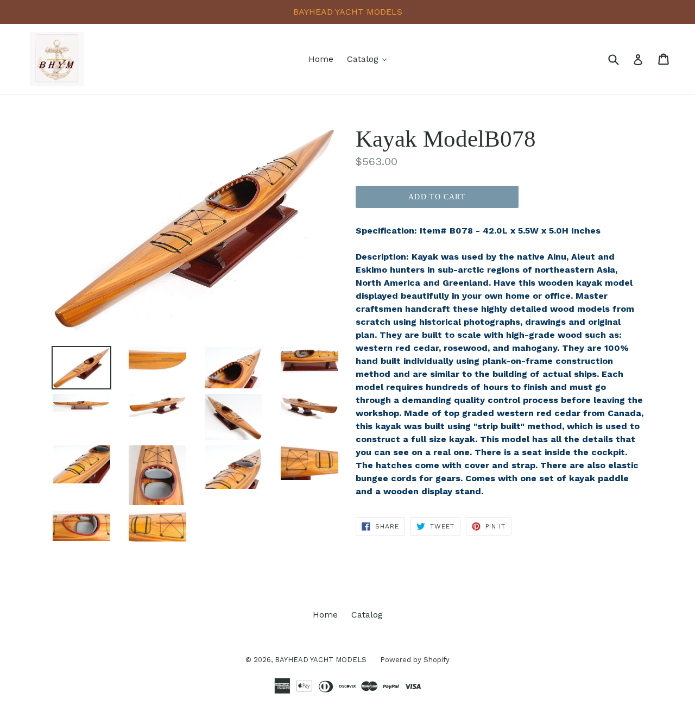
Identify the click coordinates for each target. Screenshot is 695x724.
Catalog (369, 58)
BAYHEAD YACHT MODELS (321, 660)
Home (320, 59)
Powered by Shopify (415, 660)
